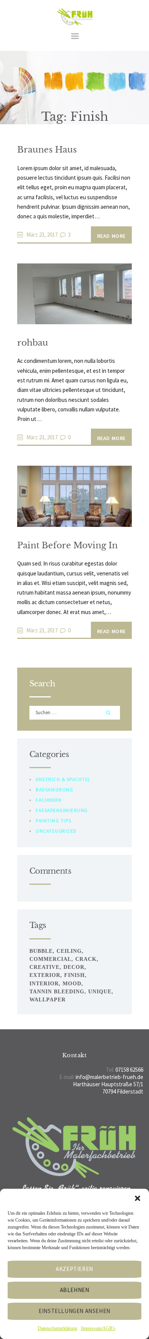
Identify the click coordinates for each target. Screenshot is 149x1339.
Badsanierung (54, 789)
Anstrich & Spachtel (63, 779)
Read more (111, 235)
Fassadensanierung (62, 810)
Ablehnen (74, 1290)
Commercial (50, 959)
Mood (72, 983)
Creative (44, 967)
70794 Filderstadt (122, 1091)
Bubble (41, 951)
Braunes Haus (47, 150)
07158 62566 (129, 1069)
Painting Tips (53, 820)
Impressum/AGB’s (98, 1328)
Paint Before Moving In (67, 545)
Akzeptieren (74, 1268)
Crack (86, 959)
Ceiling (69, 951)
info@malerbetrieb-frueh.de (109, 1077)
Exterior (44, 975)
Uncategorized (56, 831)
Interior (44, 983)
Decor (73, 967)
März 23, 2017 (42, 234)
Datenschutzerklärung (57, 1328)
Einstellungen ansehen (74, 1311)
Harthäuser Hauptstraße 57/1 (108, 1084)
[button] (137, 1198)
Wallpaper (47, 1000)
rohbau (32, 343)
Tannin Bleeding (56, 991)
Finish (74, 975)
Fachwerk (49, 800)
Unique (100, 991)
